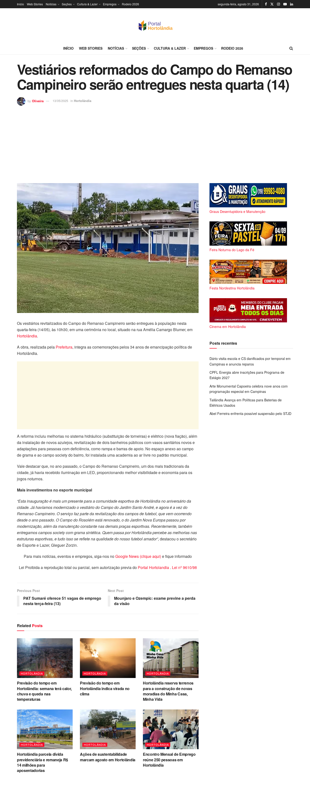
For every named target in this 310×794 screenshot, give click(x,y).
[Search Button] (291, 48)
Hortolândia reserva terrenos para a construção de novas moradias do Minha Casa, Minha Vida (168, 691)
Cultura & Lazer (87, 4)
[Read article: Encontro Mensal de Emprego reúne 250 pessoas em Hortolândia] (171, 729)
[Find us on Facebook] (266, 4)
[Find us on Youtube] (285, 4)
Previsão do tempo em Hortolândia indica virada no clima (105, 688)
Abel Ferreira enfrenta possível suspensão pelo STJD (250, 413)
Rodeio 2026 (130, 4)
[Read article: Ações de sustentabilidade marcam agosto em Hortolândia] (108, 729)
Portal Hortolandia (154, 567)
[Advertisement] (155, 142)
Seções (67, 4)
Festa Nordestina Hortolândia (232, 288)
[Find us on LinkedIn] (291, 4)
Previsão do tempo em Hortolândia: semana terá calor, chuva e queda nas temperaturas (44, 691)
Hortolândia (82, 100)
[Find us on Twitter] (272, 4)
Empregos (109, 4)
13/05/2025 (60, 100)
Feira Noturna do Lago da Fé (231, 249)
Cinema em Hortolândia (227, 326)
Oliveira (38, 100)
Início (20, 4)
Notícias (51, 4)
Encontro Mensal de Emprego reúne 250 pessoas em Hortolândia (169, 759)
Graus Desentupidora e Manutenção (237, 211)
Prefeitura (64, 347)
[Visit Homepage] (155, 25)
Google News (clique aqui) (138, 556)
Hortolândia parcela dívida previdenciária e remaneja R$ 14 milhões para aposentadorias (42, 762)
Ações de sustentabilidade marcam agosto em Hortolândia (107, 756)
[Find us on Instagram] (278, 4)
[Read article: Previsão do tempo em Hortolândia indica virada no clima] (108, 658)
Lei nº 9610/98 (184, 567)
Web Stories (35, 4)
